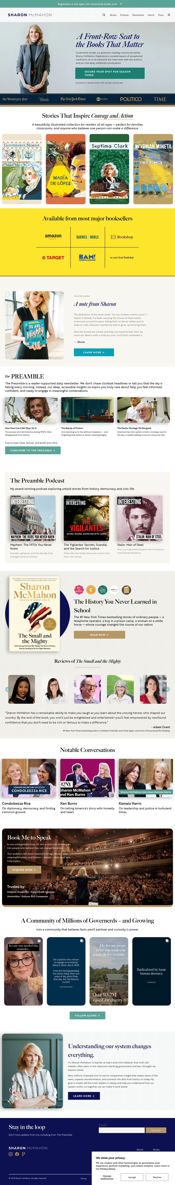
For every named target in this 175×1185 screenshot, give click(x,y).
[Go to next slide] (167, 689)
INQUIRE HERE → (24, 869)
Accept (132, 1177)
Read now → (99, 634)
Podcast (124, 14)
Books (113, 14)
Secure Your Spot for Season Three (108, 73)
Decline (157, 1177)
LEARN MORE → (84, 1095)
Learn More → (94, 352)
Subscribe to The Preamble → (32, 450)
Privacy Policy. (108, 1168)
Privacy (84, 1178)
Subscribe (156, 1130)
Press (161, 14)
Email (103, 1125)
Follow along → (87, 1015)
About (140, 1149)
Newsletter (138, 14)
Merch (151, 14)
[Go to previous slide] (8, 689)
